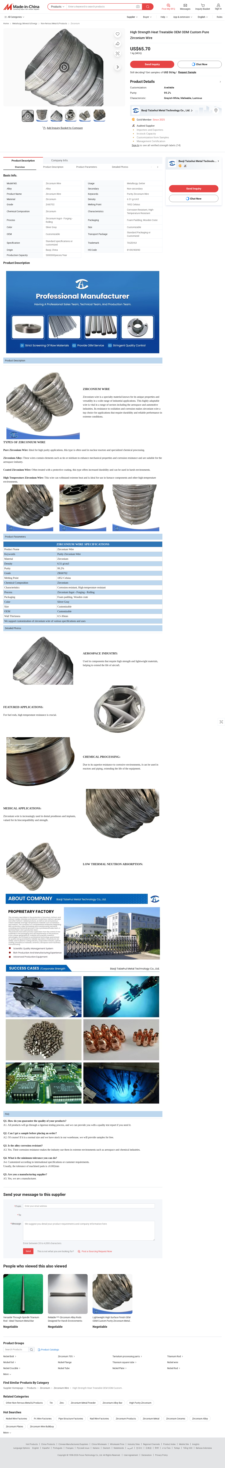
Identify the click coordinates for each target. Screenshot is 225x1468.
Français (69, 1448)
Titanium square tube (123, 1362)
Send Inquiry (152, 64)
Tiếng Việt (187, 1448)
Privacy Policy (161, 1455)
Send (28, 1251)
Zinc (62, 1402)
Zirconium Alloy (200, 1418)
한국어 (139, 1448)
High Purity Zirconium (140, 1402)
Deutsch (106, 1448)
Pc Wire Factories (43, 1418)
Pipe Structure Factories (70, 1418)
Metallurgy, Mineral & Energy (24, 23)
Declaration (146, 1455)
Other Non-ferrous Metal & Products (24, 1402)
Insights (195, 1444)
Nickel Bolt (8, 1356)
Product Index (169, 1444)
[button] (151, 167)
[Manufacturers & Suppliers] (21, 6)
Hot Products (32, 1444)
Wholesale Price (117, 1444)
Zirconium (75, 23)
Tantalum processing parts (126, 1356)
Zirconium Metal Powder (83, 1402)
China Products (48, 1444)
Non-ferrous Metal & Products (54, 23)
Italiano (96, 1448)
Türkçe (177, 1448)
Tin (51, 1402)
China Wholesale (99, 1444)
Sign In (135, 145)
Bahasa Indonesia (204, 1448)
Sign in (218, 8)
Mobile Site (184, 1444)
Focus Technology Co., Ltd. (91, 1455)
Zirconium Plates (14, 1426)
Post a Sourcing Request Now (95, 1251)
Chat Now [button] (201, 64)
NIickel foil (8, 1362)
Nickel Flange (64, 1362)
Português (57, 1448)
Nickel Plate (118, 1368)
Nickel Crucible (10, 1368)
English (35, 1448)
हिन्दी (157, 1448)
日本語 (149, 1448)
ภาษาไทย (166, 1448)
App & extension (181, 16)
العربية (130, 1448)
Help (163, 16)
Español (46, 1448)
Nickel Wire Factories (16, 1418)
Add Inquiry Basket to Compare (65, 128)
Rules (219, 16)
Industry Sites (134, 1444)
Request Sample (187, 72)
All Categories (15, 16)
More (6, 1432)
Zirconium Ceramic (175, 1418)
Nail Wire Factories (99, 1418)
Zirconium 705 (65, 1356)
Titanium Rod (174, 1356)
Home (6, 23)
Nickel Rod (172, 1368)
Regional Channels (151, 1444)
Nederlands (119, 1448)
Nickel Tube (64, 1368)
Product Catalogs (50, 1349)
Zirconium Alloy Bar (112, 1402)
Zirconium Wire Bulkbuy (42, 1426)
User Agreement (131, 1455)
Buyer (146, 16)
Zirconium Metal (151, 1418)
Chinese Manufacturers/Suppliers (73, 1444)
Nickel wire (172, 1362)
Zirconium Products (126, 1418)
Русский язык (83, 1448)
